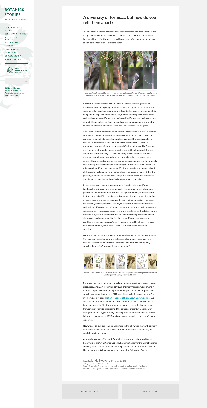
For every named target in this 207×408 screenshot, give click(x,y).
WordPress (17, 90)
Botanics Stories (14, 12)
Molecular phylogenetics (94, 368)
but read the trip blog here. (136, 125)
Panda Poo (141, 368)
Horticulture (11, 42)
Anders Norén (18, 93)
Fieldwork (113, 366)
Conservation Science (15, 34)
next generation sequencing (117, 368)
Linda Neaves (100, 360)
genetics (122, 366)
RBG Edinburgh (16, 88)
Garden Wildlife (13, 49)
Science (8, 30)
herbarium (144, 366)
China (91, 366)
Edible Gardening (13, 56)
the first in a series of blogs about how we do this (127, 297)
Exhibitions (10, 53)
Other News (104, 363)
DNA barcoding (101, 366)
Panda (132, 368)
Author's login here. (11, 95)
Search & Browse (13, 59)
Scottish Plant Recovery (12, 38)
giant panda (133, 366)
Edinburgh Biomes (13, 27)
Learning (9, 46)
